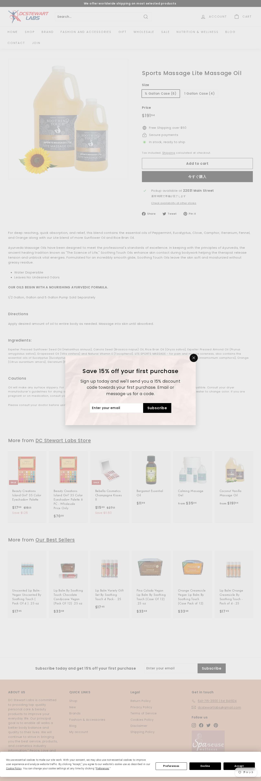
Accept (239, 766)
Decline (205, 766)
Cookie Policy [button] (14, 768)
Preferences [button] (102, 768)
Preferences (171, 766)
